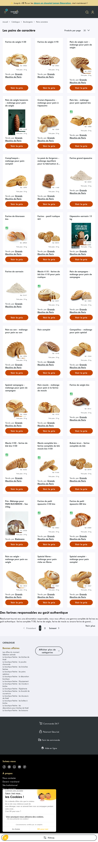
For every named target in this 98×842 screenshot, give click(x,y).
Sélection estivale (9, 654)
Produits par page (72, 30)
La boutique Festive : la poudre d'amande (14, 663)
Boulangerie (28, 22)
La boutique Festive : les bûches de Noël (16, 658)
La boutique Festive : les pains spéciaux (14, 672)
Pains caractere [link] (42, 22)
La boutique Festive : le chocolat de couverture (16, 692)
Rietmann (19, 538)
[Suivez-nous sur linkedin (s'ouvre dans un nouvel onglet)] (15, 766)
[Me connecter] (92, 11)
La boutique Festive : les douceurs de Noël (15, 697)
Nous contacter (9, 777)
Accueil (5, 22)
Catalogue (15, 22)
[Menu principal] (5, 11)
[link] (6, 22)
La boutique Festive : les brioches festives (15, 667)
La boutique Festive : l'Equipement (16, 681)
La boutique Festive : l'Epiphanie (15, 688)
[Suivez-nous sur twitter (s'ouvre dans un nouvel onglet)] (25, 766)
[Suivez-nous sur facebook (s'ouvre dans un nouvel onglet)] (5, 766)
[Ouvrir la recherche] (87, 11)
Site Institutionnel (10, 785)
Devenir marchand (11, 781)
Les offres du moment (11, 652)
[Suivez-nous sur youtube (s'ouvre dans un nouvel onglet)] (20, 766)
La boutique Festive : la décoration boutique (16, 677)
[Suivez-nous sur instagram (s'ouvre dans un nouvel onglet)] (10, 766)
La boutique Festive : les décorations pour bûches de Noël (15, 706)
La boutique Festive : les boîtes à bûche (15, 701)
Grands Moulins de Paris (13, 75)
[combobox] (88, 30)
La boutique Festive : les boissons (15, 710)
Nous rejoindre (9, 788)
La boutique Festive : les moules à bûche (15, 685)
